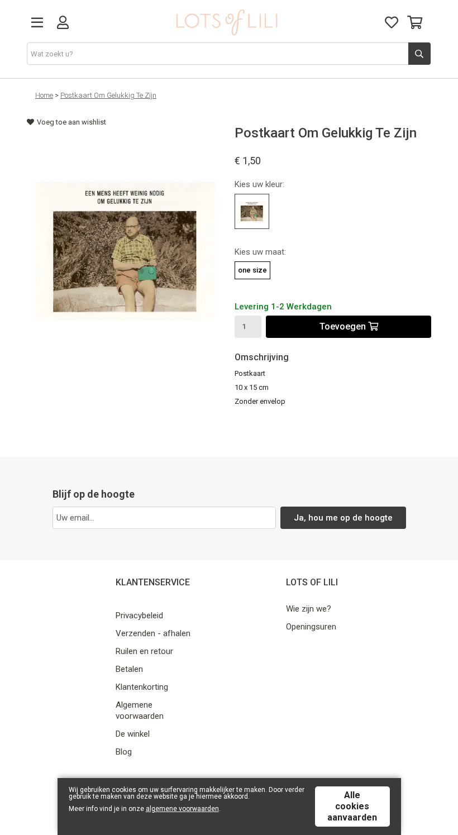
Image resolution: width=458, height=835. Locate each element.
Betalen (129, 669)
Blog (124, 752)
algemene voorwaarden (182, 809)
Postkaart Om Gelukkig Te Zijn (108, 95)
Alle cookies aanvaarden (352, 806)
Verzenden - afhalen (153, 633)
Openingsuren (311, 627)
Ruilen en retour (144, 651)
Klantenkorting (142, 687)
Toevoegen (343, 326)
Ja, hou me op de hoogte (343, 518)
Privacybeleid (139, 615)
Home (44, 95)
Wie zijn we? (308, 609)
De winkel (133, 734)
